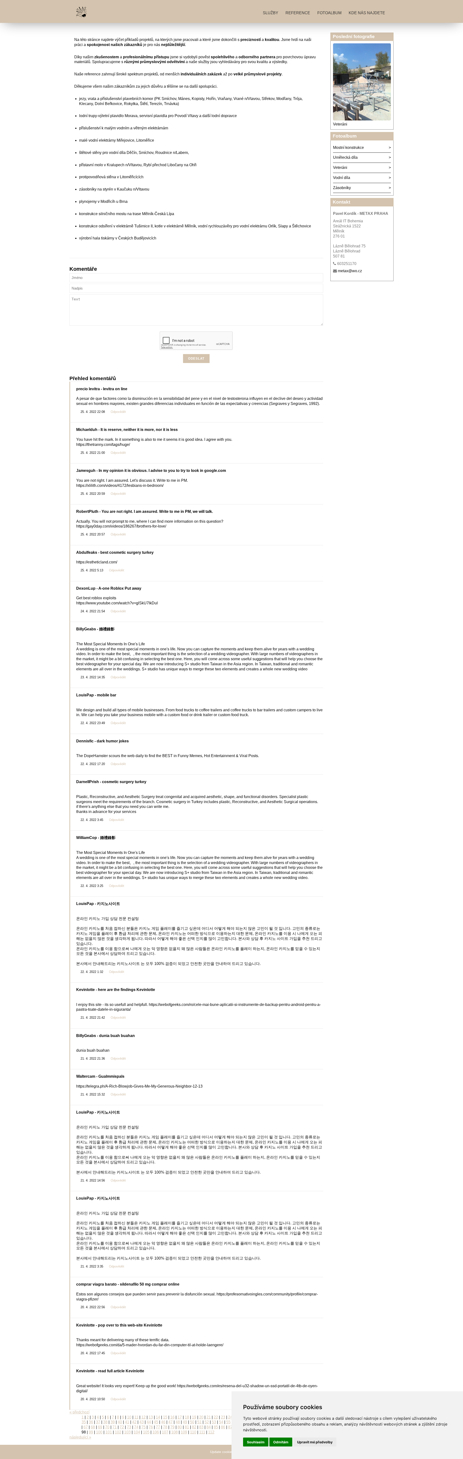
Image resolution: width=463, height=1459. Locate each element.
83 (201, 1427)
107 (165, 1432)
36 (91, 1422)
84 (208, 1427)
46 (163, 1422)
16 (172, 1417)
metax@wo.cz (350, 271)
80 (179, 1427)
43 (141, 1422)
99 (91, 1432)
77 (158, 1427)
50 (192, 1422)
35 (84, 1422)
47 (170, 1422)
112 (211, 1432)
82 (194, 1427)
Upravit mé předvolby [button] (315, 1442)
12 (143, 1417)
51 (199, 1422)
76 (151, 1427)
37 (98, 1422)
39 (112, 1422)
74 (136, 1427)
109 (184, 1432)
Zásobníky (342, 188)
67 (85, 1427)
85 (216, 1427)
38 (105, 1422)
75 (143, 1427)
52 (206, 1422)
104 (137, 1432)
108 (174, 1432)
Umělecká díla (345, 157)
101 (108, 1432)
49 (185, 1422)
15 (165, 1417)
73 (129, 1427)
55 (228, 1422)
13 (151, 1417)
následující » (80, 1437)
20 (201, 1417)
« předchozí (79, 1412)
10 (129, 1417)
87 (230, 1427)
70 (107, 1427)
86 (223, 1427)
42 (134, 1422)
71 (114, 1427)
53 (214, 1422)
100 (99, 1432)
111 (202, 1432)
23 (223, 1417)
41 (127, 1422)
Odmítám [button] (280, 1442)
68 (93, 1427)
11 (136, 1417)
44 (149, 1422)
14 (158, 1417)
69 (100, 1427)
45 (156, 1422)
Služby (270, 13)
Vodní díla (341, 178)
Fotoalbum (329, 13)
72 (122, 1427)
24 (230, 1417)
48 (178, 1422)
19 (194, 1417)
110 (193, 1432)
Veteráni (340, 124)
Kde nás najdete (367, 13)
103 (127, 1432)
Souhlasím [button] (256, 1442)
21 (208, 1417)
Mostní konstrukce (348, 147)
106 (155, 1432)
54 (221, 1422)
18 (187, 1417)
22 (216, 1417)
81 (187, 1427)
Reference (298, 13)
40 (120, 1422)
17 (179, 1417)
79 (172, 1427)
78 (165, 1427)
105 (146, 1432)
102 (118, 1432)
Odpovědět (118, 412)
